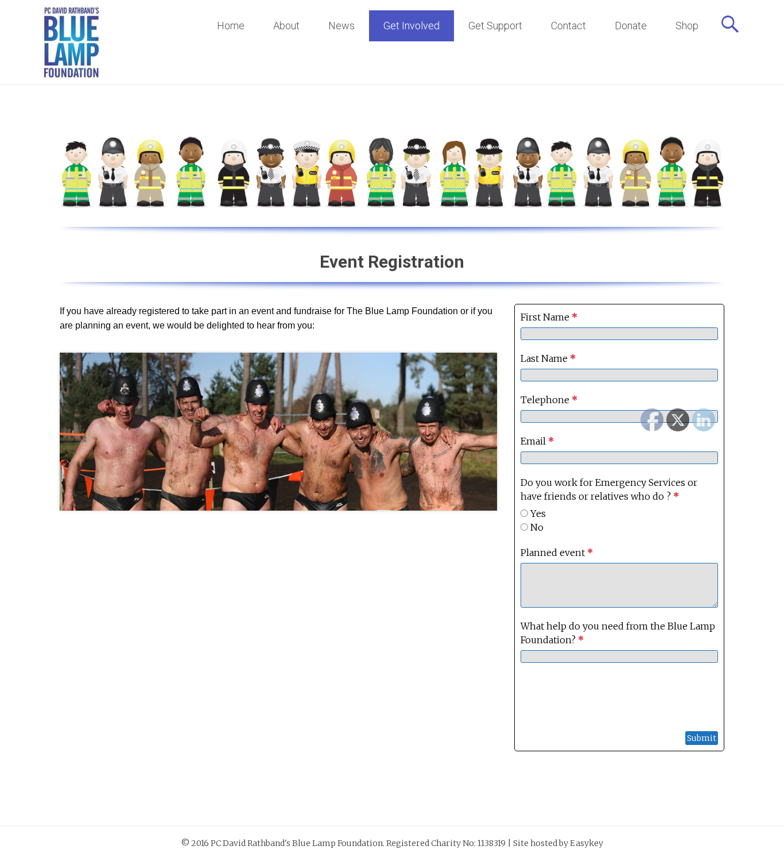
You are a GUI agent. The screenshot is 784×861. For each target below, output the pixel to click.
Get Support (495, 26)
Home (230, 26)
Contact (568, 26)
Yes (538, 513)
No (537, 527)
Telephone (549, 400)
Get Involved (411, 26)
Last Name (548, 358)
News (341, 26)
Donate (631, 26)
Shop (687, 26)
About (286, 26)
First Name (549, 317)
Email (537, 441)
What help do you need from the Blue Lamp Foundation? (618, 633)
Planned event (557, 552)
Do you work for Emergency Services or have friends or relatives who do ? (609, 489)
